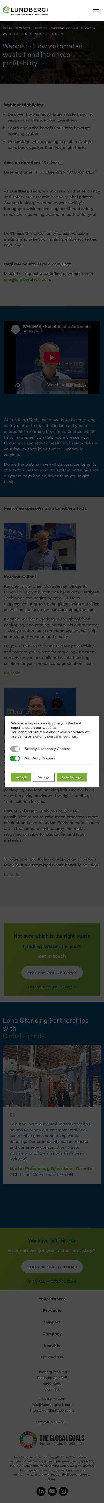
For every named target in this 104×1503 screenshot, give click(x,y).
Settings (44, 777)
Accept (21, 777)
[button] (96, 11)
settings (70, 736)
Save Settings (71, 777)
